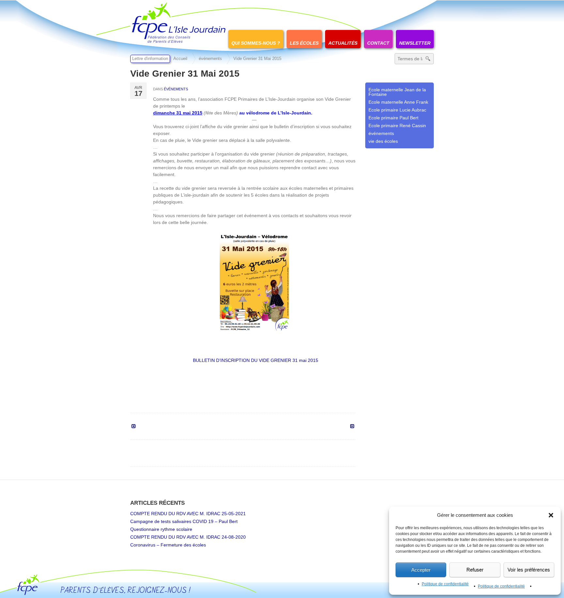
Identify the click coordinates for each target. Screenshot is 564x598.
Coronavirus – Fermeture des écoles (168, 544)
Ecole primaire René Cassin (397, 125)
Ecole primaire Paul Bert (393, 117)
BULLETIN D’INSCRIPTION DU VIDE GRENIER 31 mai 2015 (255, 360)
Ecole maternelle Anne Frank (398, 102)
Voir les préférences (529, 570)
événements (210, 58)
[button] (551, 515)
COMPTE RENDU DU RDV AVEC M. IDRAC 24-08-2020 (188, 537)
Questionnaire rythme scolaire (161, 529)
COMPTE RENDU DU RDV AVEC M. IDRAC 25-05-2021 (188, 513)
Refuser (474, 570)
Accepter (421, 570)
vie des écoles (383, 141)
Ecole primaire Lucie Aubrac (397, 109)
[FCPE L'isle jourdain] (179, 22)
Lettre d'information (150, 58)
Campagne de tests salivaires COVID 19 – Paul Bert (184, 521)
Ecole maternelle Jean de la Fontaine (397, 92)
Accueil (180, 58)
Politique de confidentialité (445, 584)
